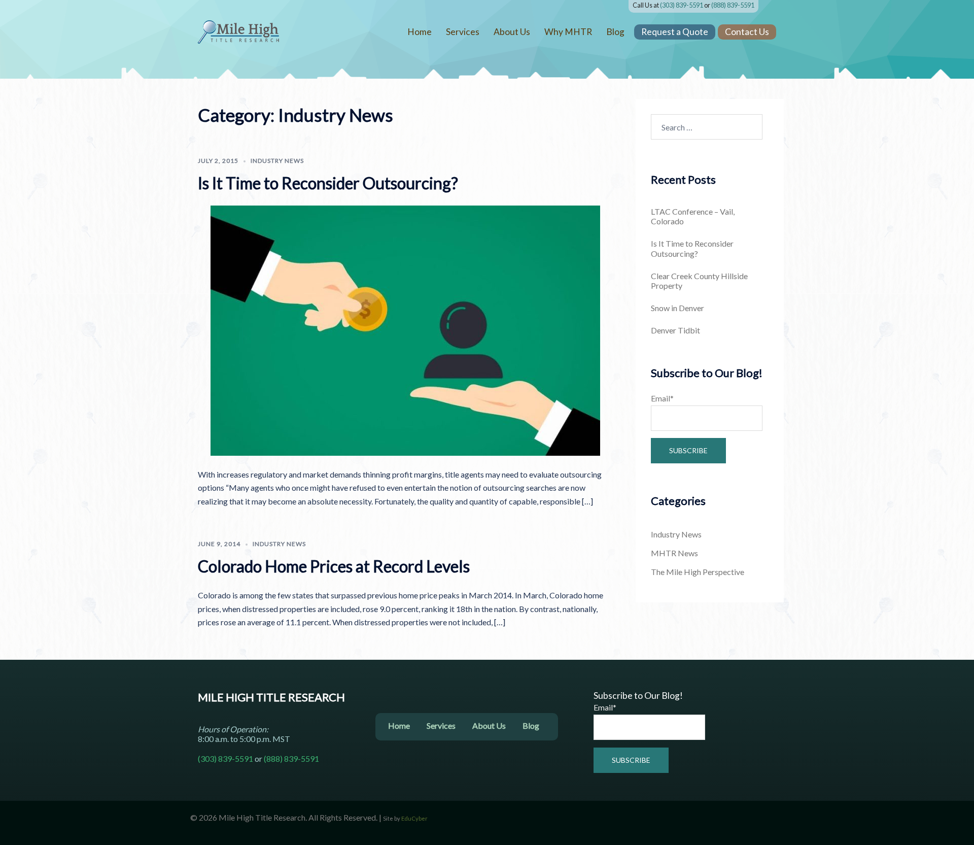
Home (419, 31)
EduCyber (414, 818)
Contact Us (747, 31)
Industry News (277, 160)
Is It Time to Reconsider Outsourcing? (328, 183)
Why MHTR (568, 31)
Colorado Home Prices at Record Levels (334, 566)
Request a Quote (674, 31)
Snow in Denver (677, 308)
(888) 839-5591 (732, 5)
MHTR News (674, 553)
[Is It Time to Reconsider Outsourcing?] (405, 329)
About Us (512, 31)
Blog (615, 31)
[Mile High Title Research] (238, 31)
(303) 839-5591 (681, 5)
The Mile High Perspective (697, 572)
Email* (662, 398)
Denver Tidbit (675, 330)
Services (462, 31)
